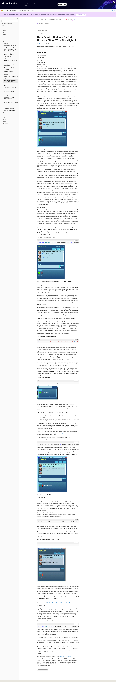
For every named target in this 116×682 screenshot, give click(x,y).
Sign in (113, 10)
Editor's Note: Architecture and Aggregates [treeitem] (10, 68)
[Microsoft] (2, 10)
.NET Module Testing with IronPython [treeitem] (9, 92)
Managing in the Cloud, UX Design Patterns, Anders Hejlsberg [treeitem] (9, 73)
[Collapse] (18, 19)
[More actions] (78, 20)
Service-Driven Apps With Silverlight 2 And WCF (58, 433)
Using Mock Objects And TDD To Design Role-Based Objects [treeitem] (10, 46)
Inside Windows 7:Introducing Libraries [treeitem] (10, 61)
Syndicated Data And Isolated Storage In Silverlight (58, 602)
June (60, 19)
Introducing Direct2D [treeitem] (8, 106)
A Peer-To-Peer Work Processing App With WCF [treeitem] (10, 57)
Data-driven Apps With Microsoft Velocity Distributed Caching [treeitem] (11, 53)
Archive (42, 19)
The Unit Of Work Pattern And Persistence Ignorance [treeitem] (10, 88)
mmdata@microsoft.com (65, 656)
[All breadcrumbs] (38, 20)
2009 (57, 19)
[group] (58, 242)
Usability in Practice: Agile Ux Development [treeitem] (10, 64)
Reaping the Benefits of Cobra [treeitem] (10, 95)
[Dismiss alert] (114, 2)
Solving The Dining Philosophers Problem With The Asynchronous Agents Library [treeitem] (11, 102)
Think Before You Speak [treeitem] (9, 108)
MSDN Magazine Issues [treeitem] (7, 23)
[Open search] (110, 10)
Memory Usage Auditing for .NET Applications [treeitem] (11, 77)
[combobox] (9, 21)
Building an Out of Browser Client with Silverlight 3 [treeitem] (10, 81)
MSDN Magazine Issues (50, 19)
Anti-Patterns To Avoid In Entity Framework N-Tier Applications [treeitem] (10, 50)
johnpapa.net (46, 658)
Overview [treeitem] (5, 28)
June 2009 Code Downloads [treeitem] (9, 110)
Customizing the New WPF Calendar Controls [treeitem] (9, 98)
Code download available (43, 49)
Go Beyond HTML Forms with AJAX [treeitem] (10, 84)
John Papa (41, 43)
